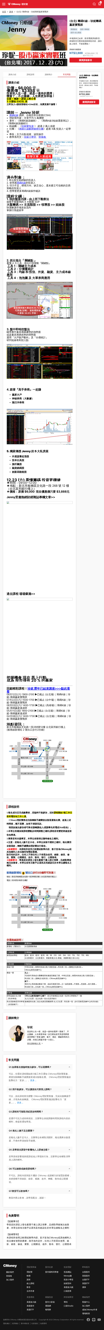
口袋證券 (67, 1291)
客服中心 (86, 1302)
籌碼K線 (13, 115)
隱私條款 (6, 1323)
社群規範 (34, 1323)
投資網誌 (67, 1272)
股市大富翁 (50, 1302)
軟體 (28, 1276)
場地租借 (86, 1313)
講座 (28, 1279)
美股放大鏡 (68, 1287)
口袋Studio (68, 1306)
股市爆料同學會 (51, 1272)
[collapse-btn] (3, 4)
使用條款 (15, 1323)
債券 (84, 1287)
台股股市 (86, 1272)
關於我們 (10, 1272)
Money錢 (68, 1276)
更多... (33, 1080)
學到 (66, 1302)
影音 (28, 1287)
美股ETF (85, 1283)
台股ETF (85, 1279)
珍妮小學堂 (30, 137)
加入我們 (10, 1279)
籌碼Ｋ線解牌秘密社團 (31, 128)
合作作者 (30, 1291)
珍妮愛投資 (28, 126)
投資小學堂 (68, 1279)
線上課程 (30, 1283)
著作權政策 (25, 1323)
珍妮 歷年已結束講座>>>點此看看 (38, 690)
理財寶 (29, 1272)
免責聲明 (43, 1323)
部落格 (43, 137)
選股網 (48, 1306)
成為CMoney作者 (89, 1309)
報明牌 (48, 1309)
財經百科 (67, 1283)
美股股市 (86, 1276)
